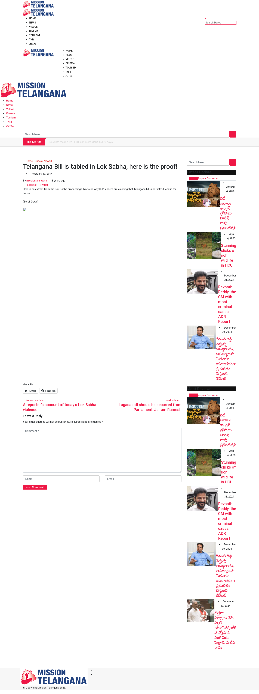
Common (212, 178)
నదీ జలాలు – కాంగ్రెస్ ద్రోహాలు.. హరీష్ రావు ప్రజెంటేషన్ (228, 213)
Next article (172, 400)
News (32, 22)
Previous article (35, 400)
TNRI (32, 39)
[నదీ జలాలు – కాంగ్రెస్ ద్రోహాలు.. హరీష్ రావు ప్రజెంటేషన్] (203, 194)
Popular (202, 178)
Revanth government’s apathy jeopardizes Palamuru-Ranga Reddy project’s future (99, 142)
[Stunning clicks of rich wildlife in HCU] (204, 245)
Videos (33, 26)
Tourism (34, 35)
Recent (194, 178)
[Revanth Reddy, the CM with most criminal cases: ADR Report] (202, 281)
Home (32, 18)
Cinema (33, 31)
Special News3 (43, 161)
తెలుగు (32, 43)
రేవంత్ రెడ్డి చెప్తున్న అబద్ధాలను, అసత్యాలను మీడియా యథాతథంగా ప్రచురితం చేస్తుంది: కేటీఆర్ (226, 359)
